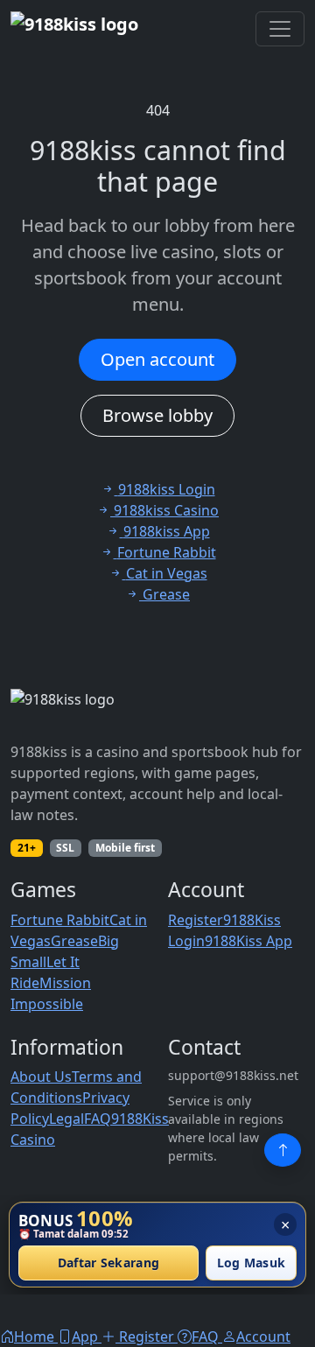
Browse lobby (157, 415)
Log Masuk (251, 1263)
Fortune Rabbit (59, 920)
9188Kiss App (248, 941)
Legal (66, 1118)
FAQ (97, 1118)
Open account (157, 359)
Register (195, 920)
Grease (74, 941)
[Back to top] (282, 1150)
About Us (41, 1076)
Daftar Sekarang (109, 1263)
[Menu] (280, 28)
